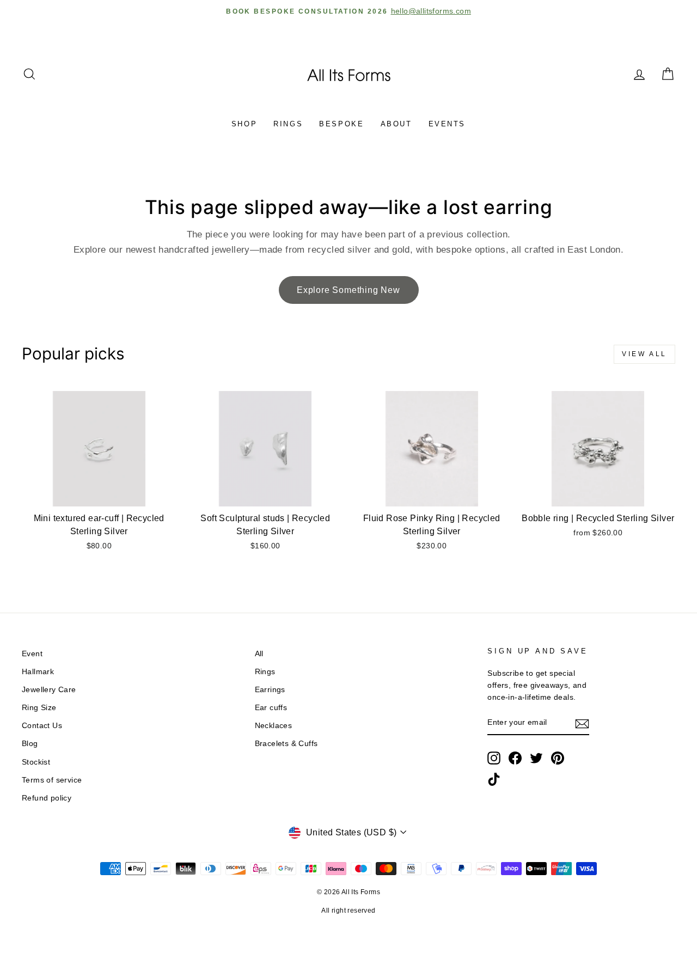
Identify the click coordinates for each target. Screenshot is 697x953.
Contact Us (42, 726)
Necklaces (273, 726)
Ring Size (39, 708)
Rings (288, 124)
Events (447, 124)
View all (644, 354)
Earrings (270, 690)
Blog (30, 744)
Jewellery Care (49, 690)
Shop (244, 124)
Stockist (36, 762)
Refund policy (46, 798)
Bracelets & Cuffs (286, 744)
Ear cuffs (271, 708)
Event (32, 654)
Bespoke (341, 124)
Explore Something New (348, 290)
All (259, 654)
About (396, 124)
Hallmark (38, 672)
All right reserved (348, 910)
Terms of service (52, 780)
